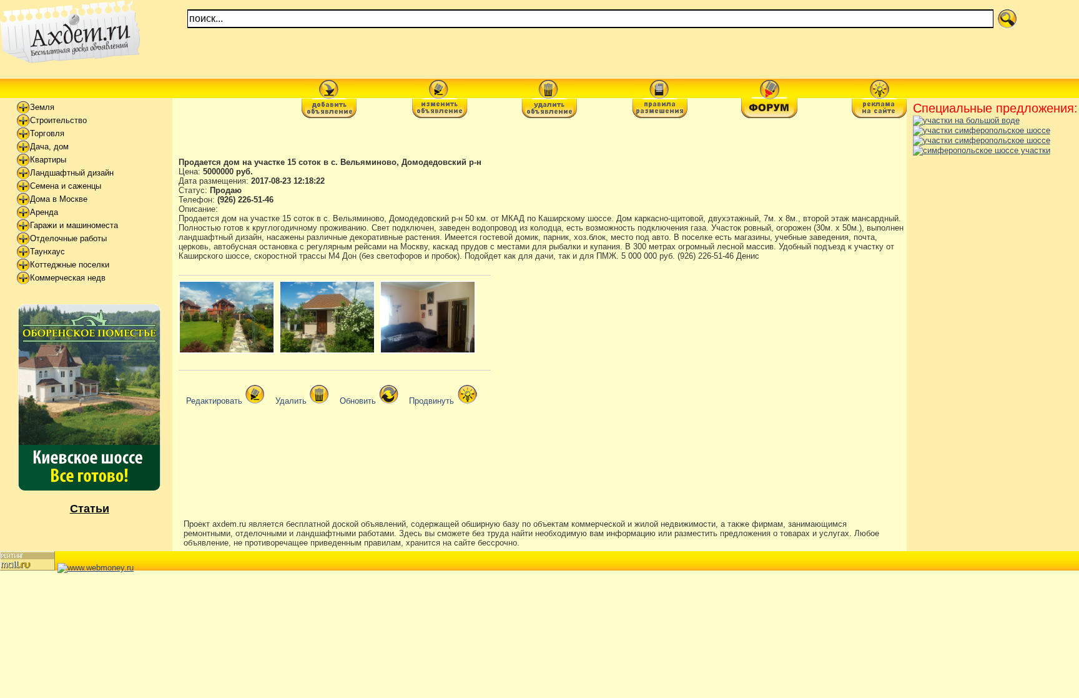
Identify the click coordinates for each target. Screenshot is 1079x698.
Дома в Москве (58, 199)
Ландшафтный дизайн (72, 172)
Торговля (47, 133)
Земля (42, 107)
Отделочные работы (68, 238)
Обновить (357, 401)
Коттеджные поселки (69, 264)
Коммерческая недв (68, 277)
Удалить (291, 401)
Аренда (44, 212)
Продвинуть (431, 401)
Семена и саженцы (65, 186)
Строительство (58, 120)
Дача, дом (49, 146)
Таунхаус (47, 251)
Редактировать (214, 401)
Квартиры (48, 159)
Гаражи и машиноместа (74, 225)
